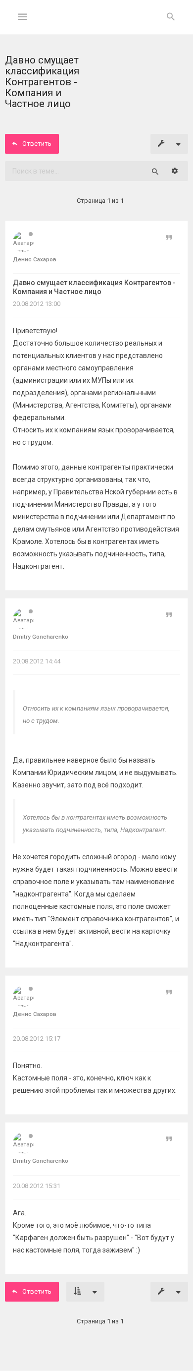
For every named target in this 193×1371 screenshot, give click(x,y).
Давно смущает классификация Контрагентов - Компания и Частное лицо (94, 287)
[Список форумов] (96, 25)
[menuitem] (171, 17)
